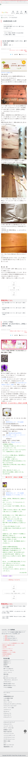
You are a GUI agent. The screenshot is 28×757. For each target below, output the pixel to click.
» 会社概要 (4, 646)
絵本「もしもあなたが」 (9, 668)
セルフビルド (12, 50)
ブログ (5, 15)
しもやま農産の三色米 (8, 698)
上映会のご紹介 (13, 331)
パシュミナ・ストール (8, 726)
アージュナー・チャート (9, 670)
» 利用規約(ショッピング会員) (8, 652)
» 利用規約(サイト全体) (7, 650)
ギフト (5, 742)
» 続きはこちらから (14, 579)
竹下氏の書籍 (6, 666)
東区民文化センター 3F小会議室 (14, 422)
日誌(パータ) (20, 331)
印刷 (17, 54)
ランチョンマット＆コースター (10, 705)
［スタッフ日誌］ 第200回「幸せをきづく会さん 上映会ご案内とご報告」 (13, 617)
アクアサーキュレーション (9, 739)
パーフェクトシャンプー (9, 733)
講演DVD (5, 664)
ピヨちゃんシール (7, 713)
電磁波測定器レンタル (8, 746)
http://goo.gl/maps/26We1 (15, 433)
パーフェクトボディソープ (9, 735)
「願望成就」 (9, 520)
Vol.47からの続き (5, 72)
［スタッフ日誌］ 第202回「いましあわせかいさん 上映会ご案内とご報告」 (13, 612)
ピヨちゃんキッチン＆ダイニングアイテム (12, 703)
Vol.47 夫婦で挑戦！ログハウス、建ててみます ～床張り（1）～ (13, 303)
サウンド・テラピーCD (8, 727)
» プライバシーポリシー (7, 648)
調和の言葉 (6, 674)
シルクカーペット (7, 709)
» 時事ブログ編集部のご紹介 (8, 645)
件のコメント (24, 54)
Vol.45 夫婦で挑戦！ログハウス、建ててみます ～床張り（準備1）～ (13, 313)
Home (2, 15)
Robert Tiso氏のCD (8, 731)
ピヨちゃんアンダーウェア (9, 722)
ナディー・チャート (8, 672)
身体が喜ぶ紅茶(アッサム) (9, 683)
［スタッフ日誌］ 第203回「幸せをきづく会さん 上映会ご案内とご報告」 (13, 607)
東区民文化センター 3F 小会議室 (15, 493)
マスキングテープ (7, 715)
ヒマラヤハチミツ (7, 681)
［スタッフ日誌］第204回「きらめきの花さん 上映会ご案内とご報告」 (13, 33)
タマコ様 (3, 379)
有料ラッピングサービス (9, 744)
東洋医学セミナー (7, 661)
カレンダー (6, 676)
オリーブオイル (7, 692)
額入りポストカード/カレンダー (10, 678)
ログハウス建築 (19, 50)
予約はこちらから (15, 442)
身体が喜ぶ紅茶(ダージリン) (9, 685)
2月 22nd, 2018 (11, 15)
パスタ (5, 694)
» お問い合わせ (5, 655)
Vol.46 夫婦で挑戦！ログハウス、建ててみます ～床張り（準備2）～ (13, 308)
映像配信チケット (7, 662)
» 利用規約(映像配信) (6, 654)
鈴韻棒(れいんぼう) (8, 729)
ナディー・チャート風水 (9, 707)
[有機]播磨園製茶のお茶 (8, 696)
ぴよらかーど (6, 711)
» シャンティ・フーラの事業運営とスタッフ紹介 (13, 643)
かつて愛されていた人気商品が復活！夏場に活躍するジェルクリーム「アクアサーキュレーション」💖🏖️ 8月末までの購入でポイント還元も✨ (14, 1)
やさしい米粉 (6, 700)
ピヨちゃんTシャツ (8, 717)
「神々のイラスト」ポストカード (11, 679)
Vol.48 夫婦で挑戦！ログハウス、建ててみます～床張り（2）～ (14, 27)
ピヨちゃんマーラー (8, 724)
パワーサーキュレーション (9, 737)
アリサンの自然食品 (8, 687)
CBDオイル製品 (7, 741)
